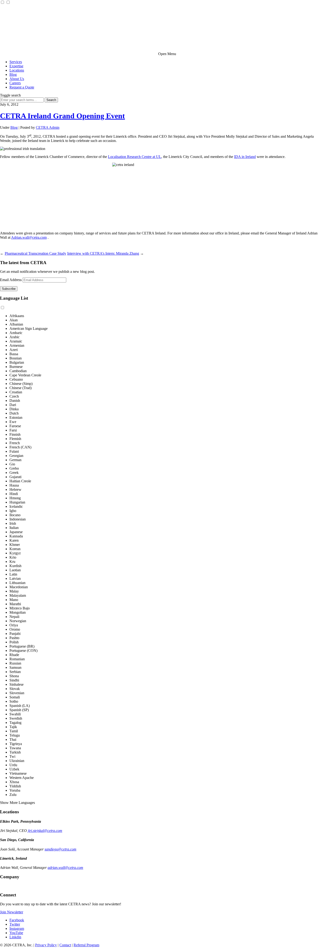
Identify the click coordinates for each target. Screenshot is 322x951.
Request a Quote (21, 87)
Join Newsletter (11, 912)
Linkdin (15, 937)
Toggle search (10, 95)
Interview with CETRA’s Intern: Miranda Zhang (103, 253)
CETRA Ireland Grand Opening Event (62, 116)
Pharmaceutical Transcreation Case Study (35, 253)
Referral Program (86, 945)
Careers (15, 83)
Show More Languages (17, 803)
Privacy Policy (46, 945)
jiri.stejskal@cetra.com (45, 831)
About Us (16, 79)
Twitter (14, 924)
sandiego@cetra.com (60, 849)
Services (15, 62)
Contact (65, 945)
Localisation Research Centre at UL (134, 157)
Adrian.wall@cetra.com (29, 237)
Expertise (16, 66)
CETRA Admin (47, 127)
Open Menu (167, 54)
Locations (16, 70)
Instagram (16, 929)
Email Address (11, 280)
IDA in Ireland (245, 157)
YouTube (16, 933)
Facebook (16, 920)
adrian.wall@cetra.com (65, 868)
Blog (13, 75)
